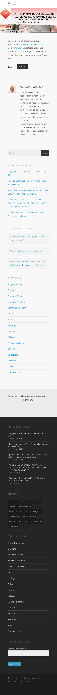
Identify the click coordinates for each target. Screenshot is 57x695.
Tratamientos (14, 372)
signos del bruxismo (16, 521)
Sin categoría (13, 354)
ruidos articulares (29, 516)
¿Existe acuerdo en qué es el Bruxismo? (27, 265)
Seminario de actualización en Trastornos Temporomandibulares (27, 479)
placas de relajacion (16, 512)
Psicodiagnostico (14, 516)
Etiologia (11, 319)
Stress (10, 366)
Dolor (10, 313)
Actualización (22, 67)
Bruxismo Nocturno (16, 302)
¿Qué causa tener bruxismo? (29, 251)
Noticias (11, 331)
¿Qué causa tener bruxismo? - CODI (26, 261)
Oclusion (11, 337)
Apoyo (23, 502)
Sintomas (12, 360)
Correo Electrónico (17, 648)
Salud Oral (12, 349)
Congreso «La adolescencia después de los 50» (27, 434)
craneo (30, 502)
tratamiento (13, 526)
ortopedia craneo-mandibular (20, 507)
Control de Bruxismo (17, 307)
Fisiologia (12, 325)
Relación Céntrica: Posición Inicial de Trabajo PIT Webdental (28, 445)
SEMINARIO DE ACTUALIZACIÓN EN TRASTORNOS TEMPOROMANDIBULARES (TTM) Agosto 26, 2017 (27, 203)
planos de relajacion (33, 512)
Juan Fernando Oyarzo (20, 236)
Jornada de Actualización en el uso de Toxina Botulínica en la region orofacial (28, 455)
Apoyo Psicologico (16, 284)
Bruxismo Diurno (15, 296)
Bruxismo (12, 290)
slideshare (38, 521)
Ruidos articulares (16, 343)
